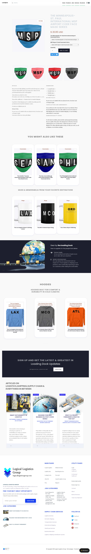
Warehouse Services (50, 528)
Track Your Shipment (77, 497)
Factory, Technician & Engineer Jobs (62, 499)
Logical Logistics (48, 467)
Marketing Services (59, 471)
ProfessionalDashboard (74, 475)
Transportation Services (51, 522)
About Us (47, 479)
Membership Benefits (76, 481)
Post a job (57, 475)
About (73, 491)
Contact (74, 488)
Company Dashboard (74, 470)
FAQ (46, 482)
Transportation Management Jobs (50, 503)
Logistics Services (49, 516)
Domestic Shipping (49, 519)
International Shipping (50, 525)
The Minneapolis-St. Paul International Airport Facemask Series (63, 36)
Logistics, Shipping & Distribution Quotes (55, 534)
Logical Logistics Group (60, 479)
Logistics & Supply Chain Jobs (49, 496)
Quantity (52, 47)
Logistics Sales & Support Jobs (61, 493)
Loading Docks (48, 475)
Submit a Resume (59, 467)
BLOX (72, 549)
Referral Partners (76, 494)
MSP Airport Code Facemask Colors (60, 42)
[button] (88, 3)
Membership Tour (76, 485)
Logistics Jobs (48, 471)
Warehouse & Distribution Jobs (61, 496)
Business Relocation (49, 531)
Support (57, 482)
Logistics (9, 394)
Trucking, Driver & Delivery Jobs (49, 499)
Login (73, 467)
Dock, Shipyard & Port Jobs (49, 493)
